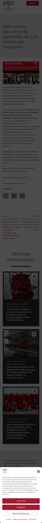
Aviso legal (32, 519)
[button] (38, 471)
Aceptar (21, 501)
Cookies (8, 519)
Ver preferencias (21, 514)
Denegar (21, 507)
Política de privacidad (20, 519)
